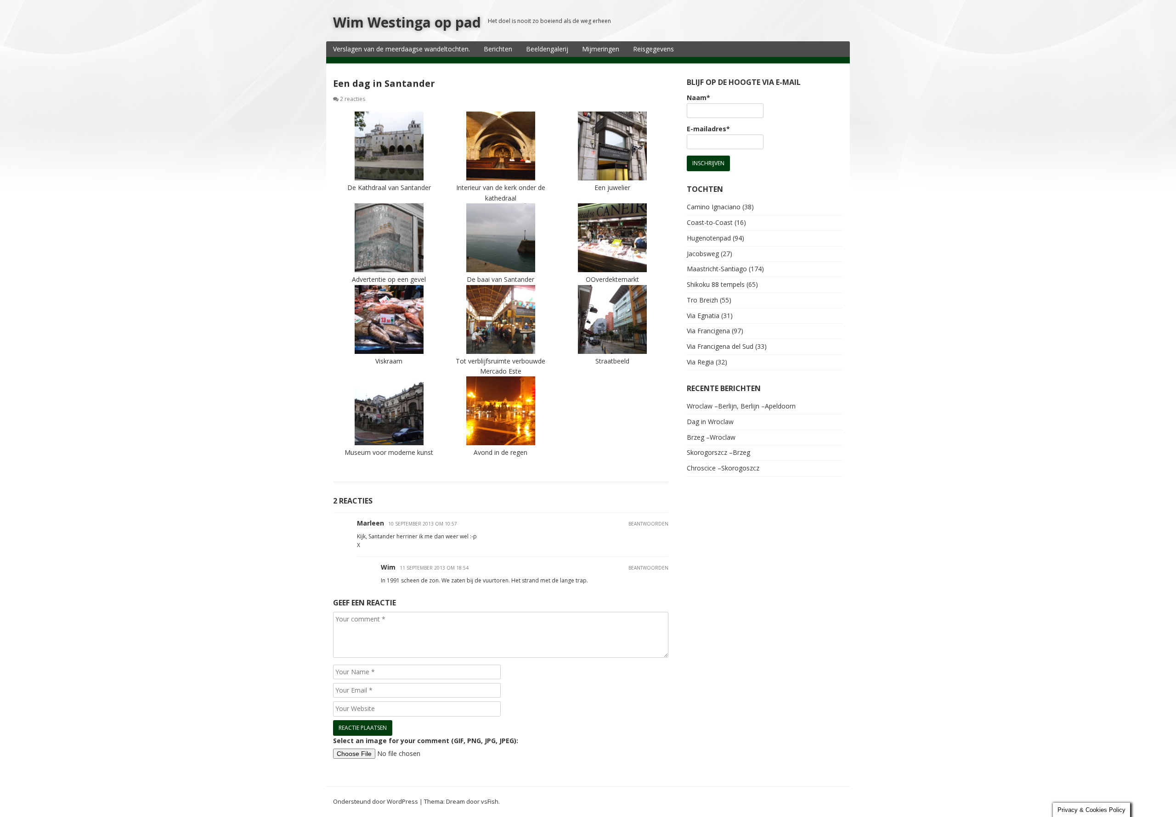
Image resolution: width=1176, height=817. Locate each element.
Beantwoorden (648, 523)
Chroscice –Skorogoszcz (723, 468)
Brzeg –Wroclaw (711, 437)
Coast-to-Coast (710, 222)
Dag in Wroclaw (710, 421)
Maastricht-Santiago (717, 268)
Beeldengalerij (547, 49)
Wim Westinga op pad (407, 22)
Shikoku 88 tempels (716, 284)
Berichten (498, 49)
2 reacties (352, 99)
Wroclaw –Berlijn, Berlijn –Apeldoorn (741, 406)
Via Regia (700, 362)
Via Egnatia (703, 315)
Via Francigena (708, 330)
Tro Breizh (702, 300)
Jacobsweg (703, 253)
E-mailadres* (708, 128)
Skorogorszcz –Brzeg (718, 452)
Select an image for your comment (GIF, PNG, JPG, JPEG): (425, 740)
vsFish (489, 801)
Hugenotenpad (709, 238)
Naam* (698, 97)
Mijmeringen (600, 49)
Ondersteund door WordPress (375, 801)
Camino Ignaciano (714, 206)
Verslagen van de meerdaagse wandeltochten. (401, 49)
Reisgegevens (653, 49)
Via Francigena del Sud (720, 346)
